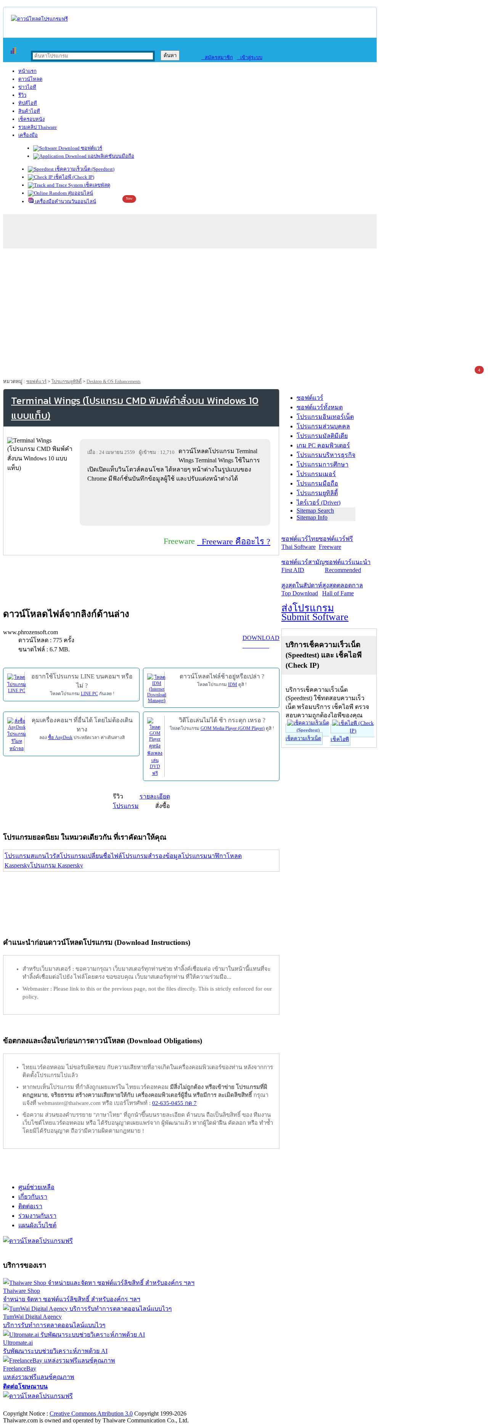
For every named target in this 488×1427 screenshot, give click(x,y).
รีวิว (22, 95)
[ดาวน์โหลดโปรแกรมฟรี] (39, 19)
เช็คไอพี (340, 739)
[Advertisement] (244, 309)
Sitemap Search (315, 510)
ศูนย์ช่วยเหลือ (36, 1187)
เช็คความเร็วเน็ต (303, 738)
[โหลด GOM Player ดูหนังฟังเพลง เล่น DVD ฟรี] (154, 746)
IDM (232, 684)
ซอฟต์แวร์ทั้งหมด (320, 407)
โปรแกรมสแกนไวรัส (32, 856)
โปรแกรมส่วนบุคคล (323, 426)
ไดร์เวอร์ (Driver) (318, 502)
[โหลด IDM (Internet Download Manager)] (156, 688)
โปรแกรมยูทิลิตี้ (66, 381)
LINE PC (89, 693)
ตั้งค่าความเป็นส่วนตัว (32, 1405)
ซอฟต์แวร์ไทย (300, 543)
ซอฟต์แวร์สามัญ (303, 566)
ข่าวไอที (27, 87)
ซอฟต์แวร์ (91, 148)
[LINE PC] (16, 683)
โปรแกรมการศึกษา (322, 464)
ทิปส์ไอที (27, 103)
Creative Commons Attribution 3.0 (91, 1413)
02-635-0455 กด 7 (174, 1103)
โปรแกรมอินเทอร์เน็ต (325, 417)
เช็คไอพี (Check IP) (73, 177)
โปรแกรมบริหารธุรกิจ (326, 455)
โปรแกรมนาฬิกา (203, 856)
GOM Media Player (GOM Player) (233, 728)
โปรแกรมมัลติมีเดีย (322, 436)
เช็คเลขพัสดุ (96, 185)
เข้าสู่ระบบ (249, 57)
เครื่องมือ (28, 135)
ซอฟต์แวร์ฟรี (336, 543)
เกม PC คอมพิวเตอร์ (323, 445)
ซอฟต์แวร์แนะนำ (348, 566)
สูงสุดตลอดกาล (342, 589)
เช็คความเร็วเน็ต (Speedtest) (84, 169)
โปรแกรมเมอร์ (316, 474)
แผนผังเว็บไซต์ (37, 1225)
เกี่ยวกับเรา (32, 1196)
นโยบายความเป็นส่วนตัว (101, 1405)
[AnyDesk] (16, 734)
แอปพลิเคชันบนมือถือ (110, 156)
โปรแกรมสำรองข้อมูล (151, 856)
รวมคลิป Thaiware (37, 127)
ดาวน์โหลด (30, 79)
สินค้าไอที (29, 111)
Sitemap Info (312, 517)
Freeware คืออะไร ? (233, 541)
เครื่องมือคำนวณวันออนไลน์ (65, 201)
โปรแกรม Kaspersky (56, 865)
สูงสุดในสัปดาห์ (301, 589)
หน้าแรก (27, 71)
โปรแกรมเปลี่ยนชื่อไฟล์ (91, 856)
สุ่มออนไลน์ (80, 193)
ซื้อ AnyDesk (60, 737)
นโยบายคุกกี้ (157, 1405)
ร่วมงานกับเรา (37, 1215)
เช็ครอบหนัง (31, 119)
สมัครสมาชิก (217, 57)
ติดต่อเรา (30, 1206)
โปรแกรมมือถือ (317, 483)
